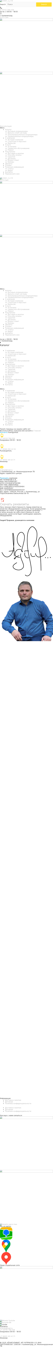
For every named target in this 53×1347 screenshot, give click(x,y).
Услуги (8, 145)
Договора (12, 159)
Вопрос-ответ (13, 160)
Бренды (11, 162)
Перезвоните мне (12, 174)
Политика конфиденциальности (18, 1103)
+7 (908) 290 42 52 (8, 449)
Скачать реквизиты (14, 504)
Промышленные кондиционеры (21, 136)
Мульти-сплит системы (17, 133)
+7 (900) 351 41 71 (7, 460)
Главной (37, 431)
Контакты (9, 172)
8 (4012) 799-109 (7, 10)
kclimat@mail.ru (6, 470)
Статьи (10, 169)
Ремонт (11, 150)
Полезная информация (14, 167)
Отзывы (8, 165)
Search (3, 4)
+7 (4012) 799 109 (7, 438)
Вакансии (12, 143)
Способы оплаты (14, 155)
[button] (26, 128)
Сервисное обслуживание (18, 148)
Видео (10, 170)
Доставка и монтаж (16, 153)
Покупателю (10, 152)
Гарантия (11, 157)
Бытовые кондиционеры (18, 131)
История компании (15, 140)
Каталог (8, 129)
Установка (12, 147)
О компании (10, 138)
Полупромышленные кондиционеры (22, 135)
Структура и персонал (17, 141)
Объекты (8, 164)
